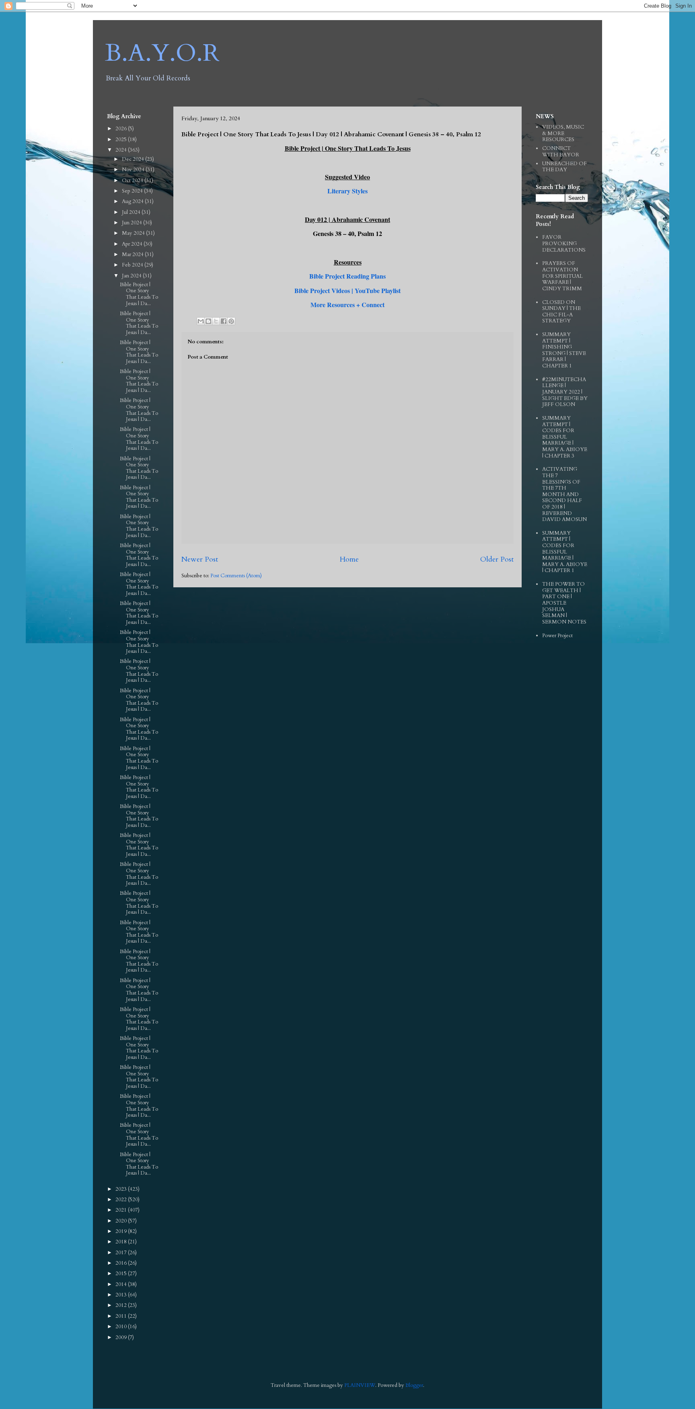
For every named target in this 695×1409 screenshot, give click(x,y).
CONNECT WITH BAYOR (560, 151)
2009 (121, 1337)
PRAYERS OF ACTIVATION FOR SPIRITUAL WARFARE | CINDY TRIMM (562, 276)
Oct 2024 (133, 180)
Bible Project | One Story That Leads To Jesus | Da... (139, 294)
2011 (121, 1316)
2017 (121, 1252)
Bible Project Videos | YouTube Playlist (347, 290)
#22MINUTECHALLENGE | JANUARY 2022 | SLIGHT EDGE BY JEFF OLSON (565, 392)
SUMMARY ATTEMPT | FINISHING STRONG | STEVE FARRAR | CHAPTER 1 (564, 350)
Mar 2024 (133, 254)
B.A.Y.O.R (162, 53)
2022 (121, 1199)
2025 (121, 139)
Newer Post (199, 559)
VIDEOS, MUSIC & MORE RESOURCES (563, 133)
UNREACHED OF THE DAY (564, 167)
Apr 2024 (133, 244)
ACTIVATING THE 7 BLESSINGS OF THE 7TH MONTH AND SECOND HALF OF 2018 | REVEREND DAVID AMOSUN (564, 494)
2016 (121, 1263)
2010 (121, 1326)
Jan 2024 (132, 275)
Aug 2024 (133, 201)
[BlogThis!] (208, 321)
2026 (121, 128)
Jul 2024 (132, 212)
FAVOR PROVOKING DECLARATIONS (564, 243)
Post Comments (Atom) (236, 575)
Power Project (557, 635)
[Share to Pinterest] (231, 321)
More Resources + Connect (347, 304)
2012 (121, 1305)
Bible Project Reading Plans (347, 276)
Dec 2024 (133, 159)
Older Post (497, 559)
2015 (121, 1273)
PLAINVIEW (359, 1385)
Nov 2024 (134, 169)
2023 (121, 1189)
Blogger (414, 1385)
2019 (121, 1231)
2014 (121, 1284)
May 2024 (134, 233)
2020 (121, 1220)
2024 (121, 150)
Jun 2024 (132, 222)
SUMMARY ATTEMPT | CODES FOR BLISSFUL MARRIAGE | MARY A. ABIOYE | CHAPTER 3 (564, 436)
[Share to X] (216, 321)
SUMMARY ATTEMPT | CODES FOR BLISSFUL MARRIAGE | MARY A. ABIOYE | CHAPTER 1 (564, 551)
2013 (121, 1294)
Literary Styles (347, 190)
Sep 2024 (133, 191)
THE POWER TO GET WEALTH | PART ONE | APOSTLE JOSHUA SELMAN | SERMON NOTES (564, 603)
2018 (121, 1241)
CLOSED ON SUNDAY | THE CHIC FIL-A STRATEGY (561, 312)
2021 (121, 1210)
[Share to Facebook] (224, 321)
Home (349, 559)
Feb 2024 (133, 265)
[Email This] (201, 321)
